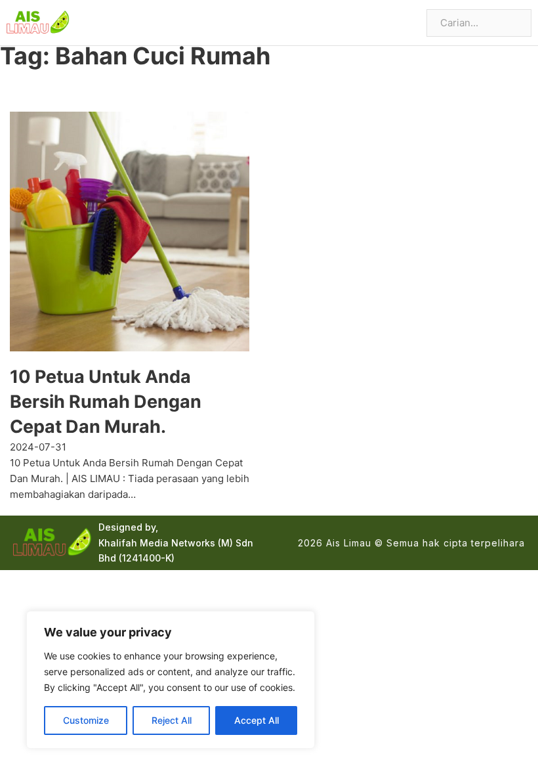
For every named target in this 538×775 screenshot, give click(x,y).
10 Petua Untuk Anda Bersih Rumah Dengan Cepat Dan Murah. (105, 401)
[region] (170, 680)
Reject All (172, 720)
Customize (86, 720)
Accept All (256, 720)
